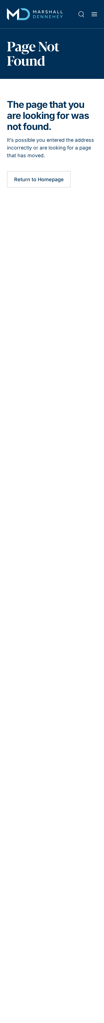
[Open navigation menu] (94, 14)
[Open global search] (81, 14)
